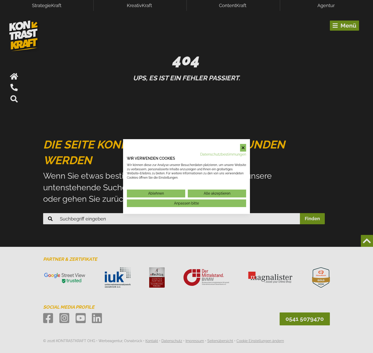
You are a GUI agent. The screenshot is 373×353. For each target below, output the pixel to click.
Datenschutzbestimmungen (223, 154)
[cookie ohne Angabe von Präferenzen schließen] (243, 148)
